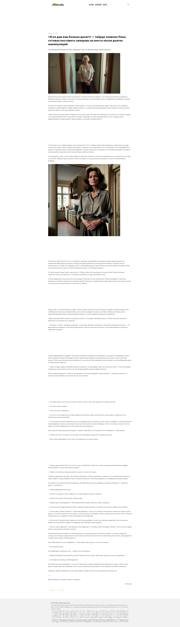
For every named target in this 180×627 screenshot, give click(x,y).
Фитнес (105, 4)
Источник (128, 584)
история (61, 590)
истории (53, 590)
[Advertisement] (90, 20)
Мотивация (98, 4)
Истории (91, 4)
